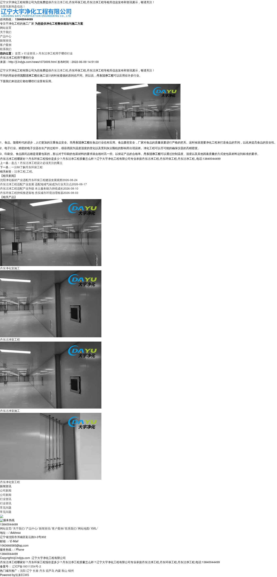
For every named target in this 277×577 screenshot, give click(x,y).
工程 (29, 171)
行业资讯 (29, 53)
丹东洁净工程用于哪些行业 (56, 53)
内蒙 (58, 570)
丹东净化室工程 (10, 482)
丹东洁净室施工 (10, 411)
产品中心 (5, 36)
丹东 (42, 570)
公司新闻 (5, 490)
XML (94, 528)
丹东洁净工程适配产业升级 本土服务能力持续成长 (39, 188)
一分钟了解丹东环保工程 (27, 167)
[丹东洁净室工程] (50, 303)
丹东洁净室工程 (10, 339)
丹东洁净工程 (59, 2)
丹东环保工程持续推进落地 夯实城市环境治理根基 (39, 193)
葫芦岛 (50, 570)
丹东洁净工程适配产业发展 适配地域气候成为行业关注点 (43, 184)
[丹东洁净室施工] (50, 374)
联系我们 (5, 49)
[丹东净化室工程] (50, 446)
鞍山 (64, 570)
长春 (36, 570)
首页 (18, 53)
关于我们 (5, 32)
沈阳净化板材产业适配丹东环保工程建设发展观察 (38, 180)
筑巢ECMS (22, 575)
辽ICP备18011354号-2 (26, 566)
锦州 (71, 570)
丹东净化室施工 (10, 268)
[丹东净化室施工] (50, 232)
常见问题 (5, 507)
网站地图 (83, 528)
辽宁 (29, 570)
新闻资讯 (5, 40)
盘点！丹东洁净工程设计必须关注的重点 (36, 163)
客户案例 (5, 45)
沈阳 (23, 570)
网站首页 (5, 28)
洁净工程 (20, 171)
